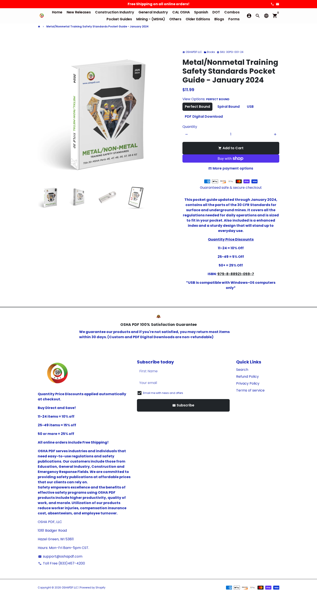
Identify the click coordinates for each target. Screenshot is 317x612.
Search (242, 369)
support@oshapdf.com (60, 556)
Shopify (100, 587)
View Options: (205, 99)
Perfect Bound (197, 106)
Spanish (201, 12)
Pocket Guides (119, 19)
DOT (216, 12)
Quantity (189, 126)
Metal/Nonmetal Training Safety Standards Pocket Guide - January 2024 (97, 26)
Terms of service (250, 390)
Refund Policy (247, 376)
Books (209, 52)
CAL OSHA (181, 12)
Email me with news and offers (163, 393)
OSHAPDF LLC (70, 587)
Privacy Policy (247, 383)
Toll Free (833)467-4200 (61, 563)
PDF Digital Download (204, 116)
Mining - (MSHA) (150, 19)
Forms (234, 19)
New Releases (79, 12)
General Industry (153, 12)
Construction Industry (114, 12)
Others (175, 19)
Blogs (219, 19)
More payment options (233, 168)
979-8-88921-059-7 (235, 273)
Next (170, 112)
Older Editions (198, 19)
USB (250, 106)
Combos (232, 12)
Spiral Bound (228, 106)
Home (57, 12)
